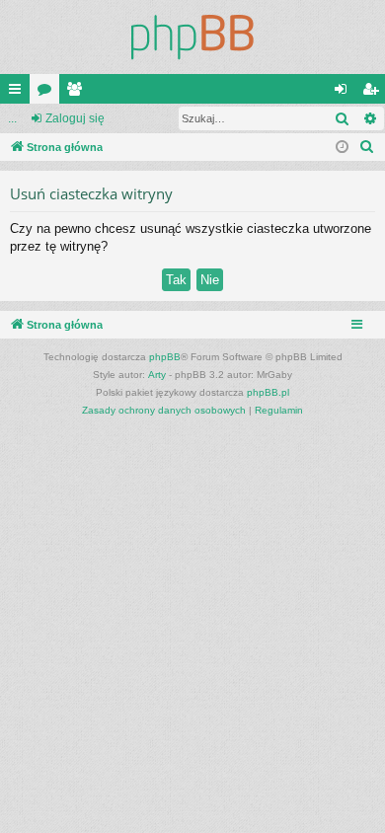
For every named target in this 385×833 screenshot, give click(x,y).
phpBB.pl (268, 392)
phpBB (165, 356)
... (12, 118)
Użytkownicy (78, 93)
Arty (157, 374)
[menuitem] (367, 147)
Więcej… (19, 93)
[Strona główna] (192, 37)
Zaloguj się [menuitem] (344, 93)
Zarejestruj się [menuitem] (374, 93)
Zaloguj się (75, 118)
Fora (48, 93)
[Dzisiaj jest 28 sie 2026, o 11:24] (342, 147)
